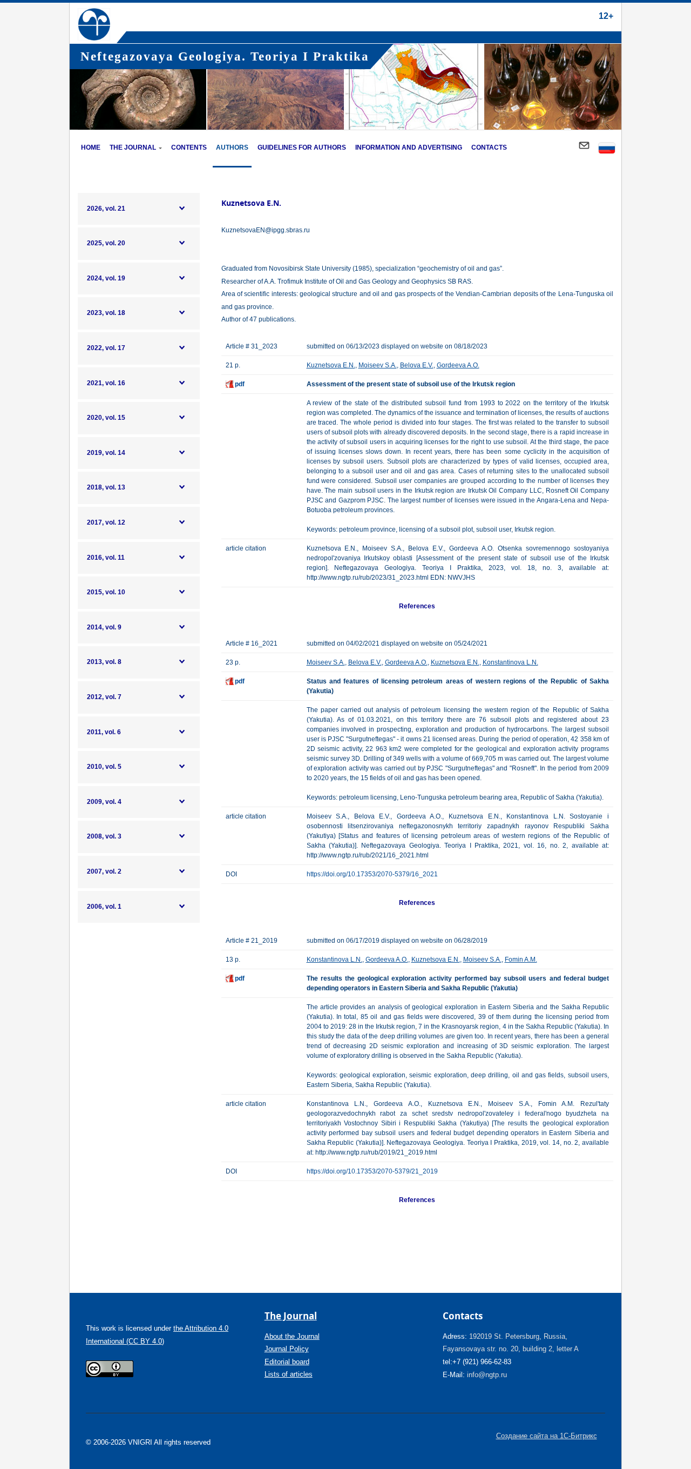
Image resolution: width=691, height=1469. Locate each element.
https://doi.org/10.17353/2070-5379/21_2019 (372, 1171)
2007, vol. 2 (104, 871)
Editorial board (287, 1362)
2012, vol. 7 (104, 697)
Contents (189, 147)
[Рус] (607, 148)
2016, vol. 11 (106, 557)
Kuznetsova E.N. (331, 365)
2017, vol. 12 (106, 522)
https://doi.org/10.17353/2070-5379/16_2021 (372, 874)
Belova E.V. (416, 365)
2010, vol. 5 (104, 766)
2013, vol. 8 (104, 662)
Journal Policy (287, 1349)
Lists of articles (289, 1374)
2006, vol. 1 (104, 906)
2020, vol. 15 (106, 417)
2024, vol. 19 (106, 278)
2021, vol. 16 (106, 383)
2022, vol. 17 (106, 348)
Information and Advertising (408, 147)
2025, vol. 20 (106, 243)
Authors (232, 147)
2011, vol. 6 (104, 732)
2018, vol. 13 (106, 487)
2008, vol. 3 (104, 836)
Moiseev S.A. (377, 365)
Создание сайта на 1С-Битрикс (546, 1436)
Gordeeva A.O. (458, 365)
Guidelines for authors (302, 147)
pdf (240, 384)
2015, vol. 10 (106, 592)
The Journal (133, 147)
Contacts (489, 147)
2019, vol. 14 (106, 453)
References (417, 606)
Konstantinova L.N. (510, 662)
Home (90, 147)
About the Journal (292, 1336)
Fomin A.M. (521, 959)
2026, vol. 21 (106, 208)
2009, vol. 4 (104, 802)
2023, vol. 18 (106, 313)
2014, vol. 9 (104, 627)
